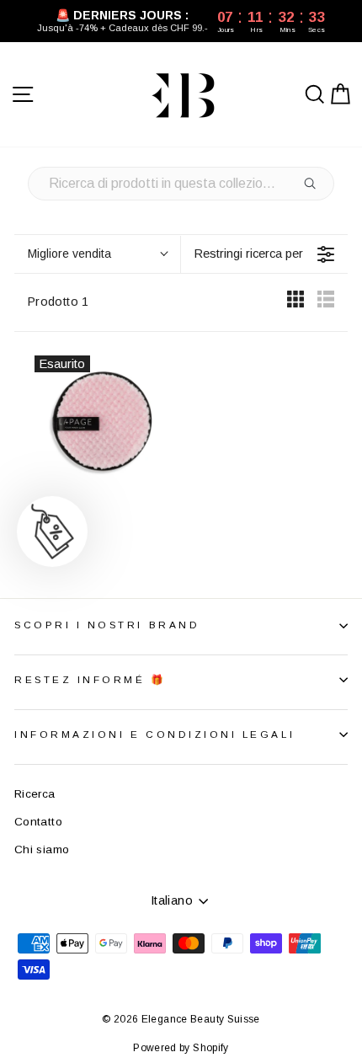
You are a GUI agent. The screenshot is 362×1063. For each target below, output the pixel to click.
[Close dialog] (341, 419)
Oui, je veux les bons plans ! (239, 591)
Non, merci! (238, 634)
